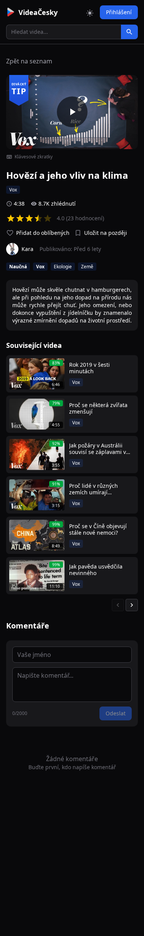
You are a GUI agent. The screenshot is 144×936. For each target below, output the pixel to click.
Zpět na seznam (29, 61)
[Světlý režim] (90, 12)
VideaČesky (38, 12)
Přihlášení (119, 12)
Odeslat (116, 713)
